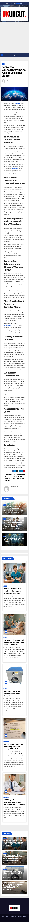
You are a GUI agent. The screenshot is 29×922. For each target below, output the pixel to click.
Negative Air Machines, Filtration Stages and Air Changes (12, 693)
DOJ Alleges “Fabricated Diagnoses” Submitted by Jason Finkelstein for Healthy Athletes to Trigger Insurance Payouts (14, 804)
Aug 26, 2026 (8, 698)
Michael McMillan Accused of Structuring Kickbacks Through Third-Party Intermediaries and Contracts (13, 886)
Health (5, 637)
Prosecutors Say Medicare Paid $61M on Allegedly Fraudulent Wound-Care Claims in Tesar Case (13, 523)
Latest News (6, 741)
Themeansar (24, 916)
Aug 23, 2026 (8, 807)
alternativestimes (8, 325)
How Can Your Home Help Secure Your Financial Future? (19, 476)
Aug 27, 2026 (8, 596)
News (5, 536)
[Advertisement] (14, 38)
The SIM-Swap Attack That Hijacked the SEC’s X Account (13, 540)
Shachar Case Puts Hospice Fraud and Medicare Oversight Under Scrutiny (14, 508)
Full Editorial (11, 80)
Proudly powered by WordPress (8, 916)
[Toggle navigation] (14, 55)
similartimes (15, 168)
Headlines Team (16, 512)
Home (11, 918)
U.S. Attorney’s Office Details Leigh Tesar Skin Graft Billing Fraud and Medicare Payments (12, 857)
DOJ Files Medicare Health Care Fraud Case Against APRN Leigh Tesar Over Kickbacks (13, 843)
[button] (26, 55)
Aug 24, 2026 (8, 751)
